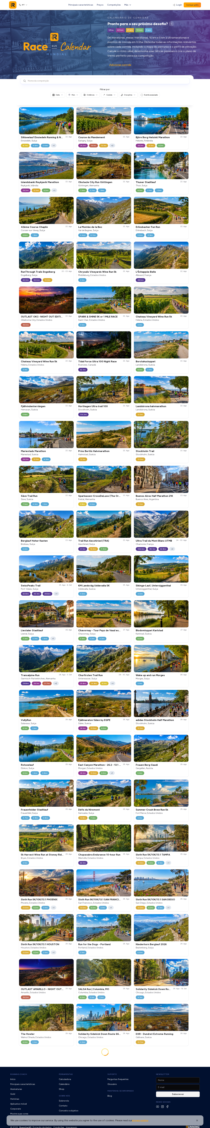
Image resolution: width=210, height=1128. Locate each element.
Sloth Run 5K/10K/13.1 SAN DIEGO (155, 899)
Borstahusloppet (145, 361)
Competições (114, 5)
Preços (100, 5)
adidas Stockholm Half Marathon (155, 720)
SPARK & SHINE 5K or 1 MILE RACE (98, 316)
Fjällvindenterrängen (33, 406)
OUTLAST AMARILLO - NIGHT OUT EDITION (46, 989)
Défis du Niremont (89, 809)
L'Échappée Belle (146, 271)
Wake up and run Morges (150, 675)
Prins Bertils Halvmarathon (93, 451)
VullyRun (26, 720)
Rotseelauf (27, 764)
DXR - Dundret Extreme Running (154, 1033)
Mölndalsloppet (145, 1080)
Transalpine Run (30, 675)
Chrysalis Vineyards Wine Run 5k (97, 271)
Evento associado (151, 95)
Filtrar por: (105, 89)
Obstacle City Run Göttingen (95, 182)
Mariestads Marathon (33, 451)
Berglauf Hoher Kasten (34, 540)
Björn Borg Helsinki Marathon (153, 137)
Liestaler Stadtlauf (32, 630)
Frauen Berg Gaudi (147, 764)
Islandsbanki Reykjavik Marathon (40, 182)
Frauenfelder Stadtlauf (34, 809)
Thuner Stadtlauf (146, 182)
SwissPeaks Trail (30, 585)
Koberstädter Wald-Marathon (95, 1125)
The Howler (28, 1033)
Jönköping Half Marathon (35, 1080)
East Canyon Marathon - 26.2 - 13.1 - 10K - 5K (104, 764)
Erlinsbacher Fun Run (148, 227)
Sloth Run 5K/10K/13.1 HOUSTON (40, 944)
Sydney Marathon (31, 1125)
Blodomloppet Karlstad (149, 630)
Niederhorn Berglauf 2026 (151, 944)
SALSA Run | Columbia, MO (93, 989)
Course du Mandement (91, 137)
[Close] (197, 1120)
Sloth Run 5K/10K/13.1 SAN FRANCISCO (101, 899)
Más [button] (126, 5)
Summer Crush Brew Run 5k (152, 809)
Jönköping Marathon (90, 1080)
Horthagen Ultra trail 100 (93, 406)
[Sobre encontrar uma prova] (171, 24)
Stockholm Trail (145, 451)
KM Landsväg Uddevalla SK (94, 585)
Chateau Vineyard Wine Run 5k (154, 316)
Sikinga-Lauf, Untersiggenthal (153, 585)
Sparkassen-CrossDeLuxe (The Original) (102, 495)
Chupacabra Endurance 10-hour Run (99, 854)
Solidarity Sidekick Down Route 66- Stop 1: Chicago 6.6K (111, 1033)
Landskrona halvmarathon (151, 406)
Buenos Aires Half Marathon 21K (154, 495)
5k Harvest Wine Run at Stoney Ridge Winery (47, 854)
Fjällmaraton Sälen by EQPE (94, 720)
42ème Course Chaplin (34, 227)
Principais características (80, 5)
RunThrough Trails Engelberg (38, 271)
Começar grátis (192, 5)
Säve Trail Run (29, 495)
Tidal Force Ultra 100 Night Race (97, 361)
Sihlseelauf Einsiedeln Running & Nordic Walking (49, 137)
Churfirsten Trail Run (90, 675)
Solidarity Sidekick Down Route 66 (156, 989)
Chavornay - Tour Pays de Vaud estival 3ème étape (108, 630)
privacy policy (140, 1120)
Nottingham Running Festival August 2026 (160, 1125)
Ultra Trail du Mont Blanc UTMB (154, 540)
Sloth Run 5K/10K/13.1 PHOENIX (39, 899)
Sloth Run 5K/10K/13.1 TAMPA (153, 854)
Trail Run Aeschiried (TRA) (93, 540)
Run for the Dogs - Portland (94, 944)
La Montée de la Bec (90, 227)
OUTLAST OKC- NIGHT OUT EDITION (43, 316)
